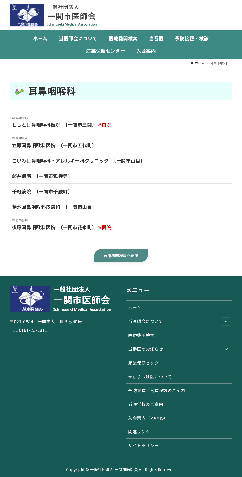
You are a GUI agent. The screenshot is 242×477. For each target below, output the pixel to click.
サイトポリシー (143, 445)
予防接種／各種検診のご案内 (156, 390)
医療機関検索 (141, 335)
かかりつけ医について (150, 376)
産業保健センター (145, 363)
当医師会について (145, 321)
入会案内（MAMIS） (148, 418)
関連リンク (139, 431)
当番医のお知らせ (145, 349)
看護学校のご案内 (145, 404)
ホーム (134, 307)
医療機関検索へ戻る (121, 255)
